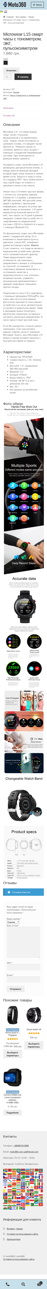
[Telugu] (14, 1204)
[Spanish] (27, 1200)
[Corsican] (36, 1173)
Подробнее (13, 1112)
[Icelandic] (23, 1183)
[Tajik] (5, 1204)
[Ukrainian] (2, 11)
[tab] (23, 108)
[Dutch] (14, 1176)
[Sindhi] (5, 1200)
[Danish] (10, 1176)
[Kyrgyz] (36, 1187)
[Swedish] (41, 1200)
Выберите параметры (13, 1054)
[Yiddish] (14, 1207)
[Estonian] (27, 1176)
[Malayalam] (36, 1190)
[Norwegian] (27, 1193)
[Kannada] (14, 1187)
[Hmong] (14, 1183)
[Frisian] (5, 1180)
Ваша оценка (14, 918)
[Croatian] (41, 1173)
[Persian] (36, 1193)
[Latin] (5, 1190)
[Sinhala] (10, 1200)
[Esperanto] (23, 1176)
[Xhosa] (10, 1207)
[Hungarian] (18, 1183)
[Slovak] (14, 1200)
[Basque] (32, 1169)
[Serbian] (32, 1197)
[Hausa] (36, 1180)
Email (10, 975)
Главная (10, 16)
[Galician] (10, 1180)
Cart (36, 1282)
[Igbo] (27, 1183)
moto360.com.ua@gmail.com (24, 1151)
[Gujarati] (27, 1180)
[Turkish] (23, 1204)
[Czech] (5, 1176)
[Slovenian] (18, 1200)
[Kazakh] (18, 1187)
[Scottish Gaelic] (27, 1197)
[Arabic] (18, 1169)
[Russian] (5, 11)
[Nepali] (23, 1193)
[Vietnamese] (41, 1204)
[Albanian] (10, 1169)
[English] (18, 1176)
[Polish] (41, 1193)
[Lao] (41, 1187)
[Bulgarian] (10, 1173)
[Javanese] (10, 1187)
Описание (8, 107)
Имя (10, 962)
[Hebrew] (5, 1183)
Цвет (5, 58)
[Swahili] (36, 1200)
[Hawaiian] (41, 1180)
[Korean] (27, 1187)
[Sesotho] (36, 1197)
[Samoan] (23, 1197)
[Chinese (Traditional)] (32, 1173)
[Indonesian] (32, 1183)
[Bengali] (41, 1169)
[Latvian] (10, 1190)
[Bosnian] (5, 1173)
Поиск (23, 1284)
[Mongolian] (14, 1193)
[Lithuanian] (14, 1190)
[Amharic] (14, 1169)
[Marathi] (10, 1193)
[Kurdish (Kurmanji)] (32, 1187)
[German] (18, 1180)
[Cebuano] (18, 1173)
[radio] (6, 63)
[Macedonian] (23, 1190)
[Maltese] (41, 1190)
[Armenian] (23, 1169)
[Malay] (32, 1190)
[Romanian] (14, 1197)
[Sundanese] (32, 1200)
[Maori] (5, 1193)
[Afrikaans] (5, 1169)
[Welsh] (5, 1207)
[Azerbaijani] (27, 1169)
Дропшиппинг (14, 1239)
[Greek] (23, 1180)
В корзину (23, 76)
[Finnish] (36, 1176)
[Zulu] (23, 1207)
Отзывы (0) (9, 115)
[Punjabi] (10, 1197)
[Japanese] (5, 1187)
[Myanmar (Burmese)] (18, 1193)
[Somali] (23, 1200)
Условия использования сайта (22, 1233)
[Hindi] (10, 1183)
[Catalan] (14, 1173)
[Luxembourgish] (18, 1190)
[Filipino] (32, 1176)
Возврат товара (15, 1228)
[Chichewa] (23, 1173)
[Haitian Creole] (32, 1180)
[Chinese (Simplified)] (27, 1173)
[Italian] (41, 1183)
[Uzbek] (36, 1204)
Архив (31, 16)
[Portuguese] (5, 1197)
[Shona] (41, 1197)
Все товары (21, 16)
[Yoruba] (18, 1207)
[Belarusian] (36, 1169)
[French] (41, 1176)
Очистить (11, 70)
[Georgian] (14, 1180)
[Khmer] (23, 1187)
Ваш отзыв (13, 925)
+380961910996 (21, 1145)
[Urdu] (32, 1204)
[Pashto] (32, 1193)
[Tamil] (10, 1204)
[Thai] (18, 1204)
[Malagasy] (27, 1190)
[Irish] (36, 1183)
